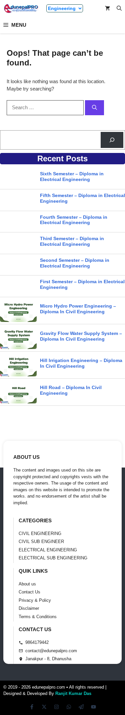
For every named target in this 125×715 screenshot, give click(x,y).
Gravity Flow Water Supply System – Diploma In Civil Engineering (81, 336)
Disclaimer (29, 608)
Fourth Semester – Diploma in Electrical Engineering (73, 219)
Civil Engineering (40, 533)
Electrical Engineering (48, 549)
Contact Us (29, 591)
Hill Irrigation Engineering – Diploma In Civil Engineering (81, 363)
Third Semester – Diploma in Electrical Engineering (72, 241)
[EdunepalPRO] (21, 8)
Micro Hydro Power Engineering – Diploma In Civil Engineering (78, 308)
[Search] (94, 107)
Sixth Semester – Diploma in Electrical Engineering (72, 176)
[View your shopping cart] (107, 8)
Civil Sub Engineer (41, 541)
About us (27, 583)
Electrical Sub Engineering (53, 557)
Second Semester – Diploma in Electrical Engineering (74, 263)
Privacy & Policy (35, 600)
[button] (119, 8)
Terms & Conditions (38, 616)
